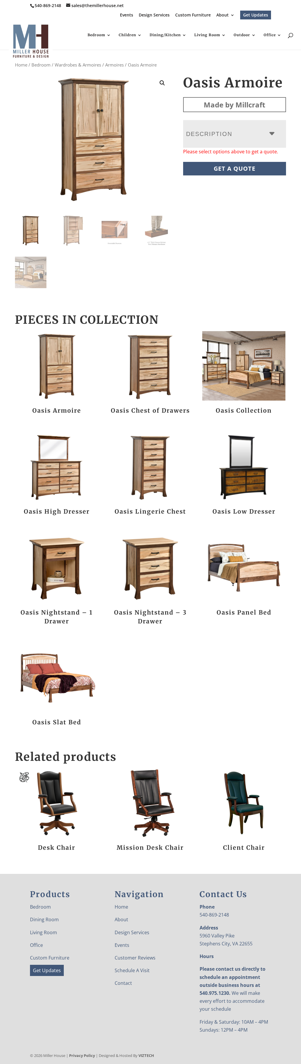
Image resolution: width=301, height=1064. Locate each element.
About (222, 15)
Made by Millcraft (234, 104)
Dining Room (44, 919)
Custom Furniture (193, 15)
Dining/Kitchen (165, 35)
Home (21, 65)
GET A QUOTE (234, 168)
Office (270, 35)
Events (126, 15)
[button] (162, 83)
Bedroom (96, 35)
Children (127, 35)
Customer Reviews (135, 958)
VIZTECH (146, 1055)
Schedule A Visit (132, 970)
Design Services (154, 15)
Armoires (114, 65)
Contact (123, 983)
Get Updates (255, 15)
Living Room (207, 35)
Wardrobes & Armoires (78, 65)
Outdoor (242, 35)
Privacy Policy (82, 1055)
